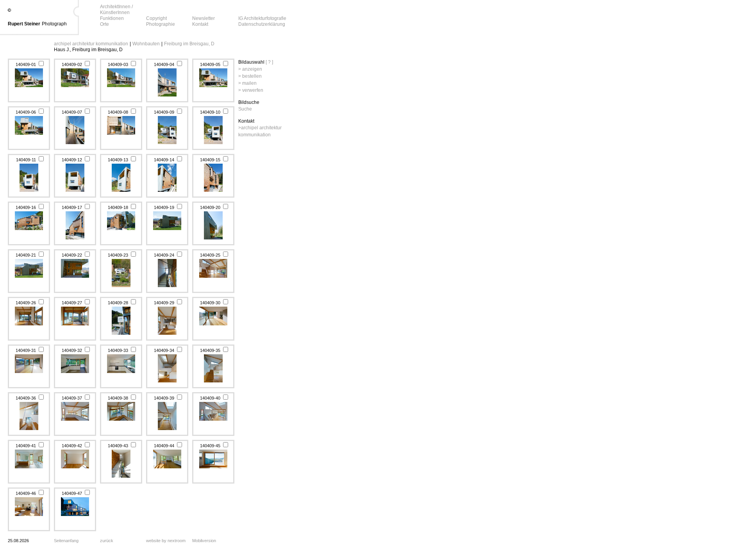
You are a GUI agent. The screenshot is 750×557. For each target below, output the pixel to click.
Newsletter (203, 18)
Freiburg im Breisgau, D (189, 43)
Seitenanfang (66, 540)
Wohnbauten (146, 43)
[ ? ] (269, 62)
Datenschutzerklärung (261, 24)
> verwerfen (250, 90)
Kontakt (200, 24)
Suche (245, 109)
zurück (106, 540)
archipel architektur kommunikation (91, 43)
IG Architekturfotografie (262, 18)
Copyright (156, 18)
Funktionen (112, 18)
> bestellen (250, 76)
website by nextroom (166, 540)
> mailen (247, 83)
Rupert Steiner (24, 24)
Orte (104, 24)
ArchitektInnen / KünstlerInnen (116, 9)
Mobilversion (204, 540)
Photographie (160, 24)
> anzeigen (250, 69)
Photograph (54, 24)
